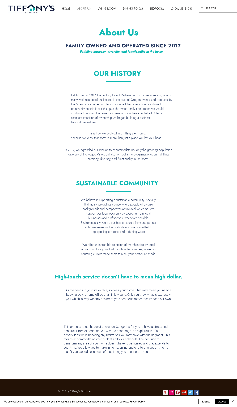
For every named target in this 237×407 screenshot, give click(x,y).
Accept (222, 401)
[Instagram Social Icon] (171, 392)
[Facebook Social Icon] (196, 392)
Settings (205, 401)
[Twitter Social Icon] (190, 392)
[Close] (233, 401)
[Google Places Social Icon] (165, 392)
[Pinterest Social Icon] (177, 392)
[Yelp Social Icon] (184, 392)
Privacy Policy (137, 401)
